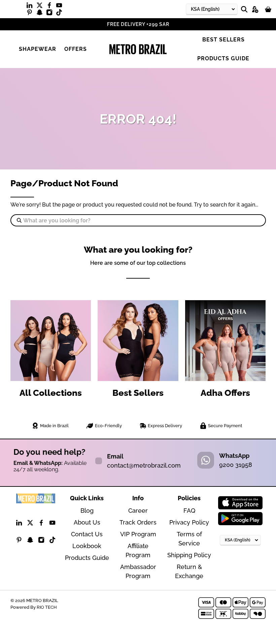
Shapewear (37, 49)
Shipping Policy (189, 555)
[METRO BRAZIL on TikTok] (61, 14)
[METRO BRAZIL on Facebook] (51, 6)
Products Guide (223, 58)
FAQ (189, 510)
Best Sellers (223, 39)
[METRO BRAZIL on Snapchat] (41, 14)
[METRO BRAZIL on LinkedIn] (31, 6)
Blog (87, 510)
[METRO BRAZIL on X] (41, 6)
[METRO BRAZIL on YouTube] (61, 6)
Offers (75, 49)
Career (138, 510)
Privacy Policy (189, 522)
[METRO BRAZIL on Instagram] (51, 14)
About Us (87, 522)
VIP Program (138, 534)
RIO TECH (47, 607)
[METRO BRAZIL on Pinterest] (31, 14)
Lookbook (86, 545)
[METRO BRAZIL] (138, 49)
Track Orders (138, 522)
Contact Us (87, 534)
